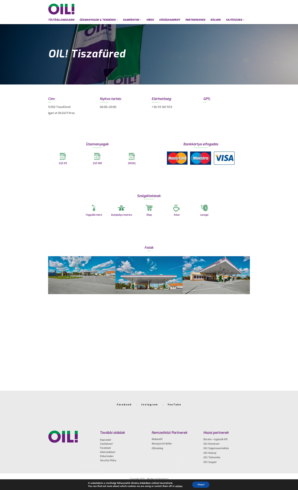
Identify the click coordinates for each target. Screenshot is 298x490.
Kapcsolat (105, 440)
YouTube (174, 404)
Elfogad (200, 484)
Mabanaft (157, 439)
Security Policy (108, 460)
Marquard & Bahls (162, 443)
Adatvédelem (107, 452)
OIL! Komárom (211, 444)
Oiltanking (157, 448)
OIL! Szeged (209, 462)
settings (178, 486)
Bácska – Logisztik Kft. (215, 439)
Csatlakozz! (106, 444)
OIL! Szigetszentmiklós (216, 448)
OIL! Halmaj (209, 453)
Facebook (124, 404)
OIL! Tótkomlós (211, 457)
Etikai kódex (106, 456)
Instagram (149, 404)
